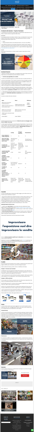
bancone (28, 292)
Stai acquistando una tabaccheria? (7, 47)
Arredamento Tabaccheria (12, 5)
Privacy (28, 425)
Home (6, 5)
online (23, 240)
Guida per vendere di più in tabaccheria (23, 207)
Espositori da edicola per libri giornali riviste (8, 7)
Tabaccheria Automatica (29, 7)
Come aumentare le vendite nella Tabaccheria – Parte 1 (8, 399)
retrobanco (23, 292)
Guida (13, 209)
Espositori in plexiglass (20, 7)
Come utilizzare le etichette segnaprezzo (9, 410)
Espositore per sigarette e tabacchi (22, 5)
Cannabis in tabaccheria (25, 399)
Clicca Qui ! (25, 375)
